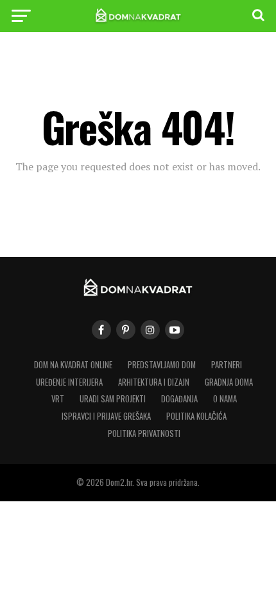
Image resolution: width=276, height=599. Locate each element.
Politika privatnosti (144, 433)
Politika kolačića (196, 416)
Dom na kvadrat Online (73, 365)
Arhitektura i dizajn (153, 382)
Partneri (226, 365)
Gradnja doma (229, 382)
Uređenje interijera (69, 382)
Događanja (179, 399)
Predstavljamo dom (162, 365)
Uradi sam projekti (113, 399)
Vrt (57, 399)
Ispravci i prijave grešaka (106, 416)
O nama (225, 399)
